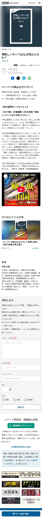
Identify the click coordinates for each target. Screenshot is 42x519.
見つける (32, 3)
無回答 (30, 400)
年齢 (3, 385)
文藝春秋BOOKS (9, 3)
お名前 (4, 363)
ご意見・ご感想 (7, 338)
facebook (12, 78)
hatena (24, 78)
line (29, 78)
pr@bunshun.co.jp (21, 447)
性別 (3, 396)
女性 (18, 400)
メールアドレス (7, 374)
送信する (21, 407)
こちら (25, 329)
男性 (7, 400)
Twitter (18, 78)
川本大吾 (5, 61)
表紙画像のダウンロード (22, 425)
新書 (10, 49)
